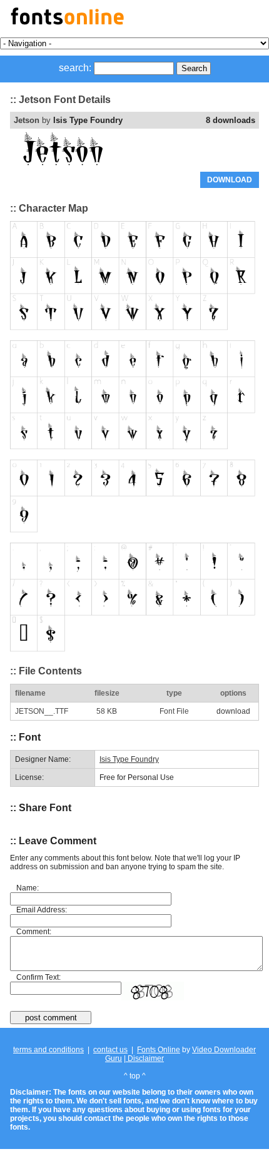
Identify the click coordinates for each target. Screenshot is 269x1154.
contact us (110, 1049)
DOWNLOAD (229, 179)
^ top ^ (135, 1076)
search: (75, 67)
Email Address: (41, 909)
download (233, 711)
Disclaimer (145, 1058)
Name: (27, 888)
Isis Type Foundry (88, 120)
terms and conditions (48, 1049)
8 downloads (230, 120)
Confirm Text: (38, 977)
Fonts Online (158, 1049)
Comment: (33, 931)
